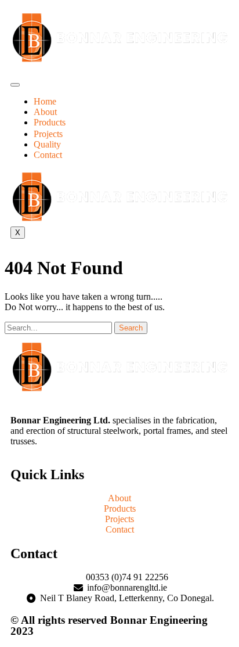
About (45, 112)
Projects (48, 134)
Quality (47, 144)
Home (45, 101)
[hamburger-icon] (15, 85)
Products (50, 122)
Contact (48, 155)
